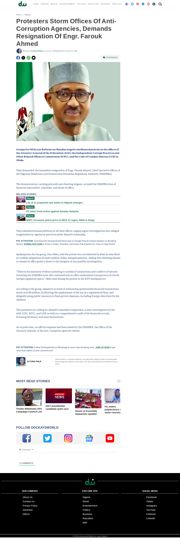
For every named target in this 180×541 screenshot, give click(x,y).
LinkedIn (150, 518)
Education (88, 518)
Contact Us (28, 501)
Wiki (85, 522)
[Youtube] (110, 438)
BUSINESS (105, 4)
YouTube (150, 510)
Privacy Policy (30, 505)
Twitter (149, 501)
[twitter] (47, 438)
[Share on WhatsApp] (28, 58)
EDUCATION (93, 4)
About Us (27, 497)
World (86, 501)
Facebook (151, 497)
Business (87, 514)
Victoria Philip (37, 51)
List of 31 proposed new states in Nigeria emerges (54, 202)
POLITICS (81, 4)
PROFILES (116, 4)
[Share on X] (23, 58)
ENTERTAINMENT (67, 4)
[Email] (34, 58)
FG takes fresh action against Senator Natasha (52, 211)
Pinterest (151, 514)
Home (18, 14)
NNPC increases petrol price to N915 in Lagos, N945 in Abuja (60, 220)
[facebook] (26, 438)
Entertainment (90, 505)
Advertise (28, 510)
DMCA (26, 514)
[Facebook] (18, 58)
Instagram (151, 505)
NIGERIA (45, 4)
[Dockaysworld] (23, 4)
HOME (36, 4)
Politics (86, 510)
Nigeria (28, 14)
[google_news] (89, 438)
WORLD (54, 4)
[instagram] (68, 438)
